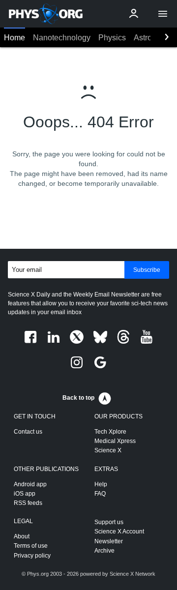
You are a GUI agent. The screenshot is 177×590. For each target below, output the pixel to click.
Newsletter (108, 541)
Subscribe (146, 269)
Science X (107, 450)
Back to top (78, 397)
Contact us (28, 431)
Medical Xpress (115, 441)
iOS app (24, 493)
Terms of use (31, 545)
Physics (112, 37)
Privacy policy (32, 555)
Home (14, 37)
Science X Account (119, 531)
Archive (104, 550)
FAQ (100, 493)
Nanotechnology (61, 37)
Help (100, 484)
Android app (30, 484)
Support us (108, 522)
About (22, 536)
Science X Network (132, 574)
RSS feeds (28, 503)
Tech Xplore (110, 431)
